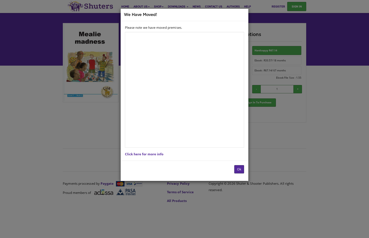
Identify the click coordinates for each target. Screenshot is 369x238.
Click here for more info (144, 154)
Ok (239, 169)
